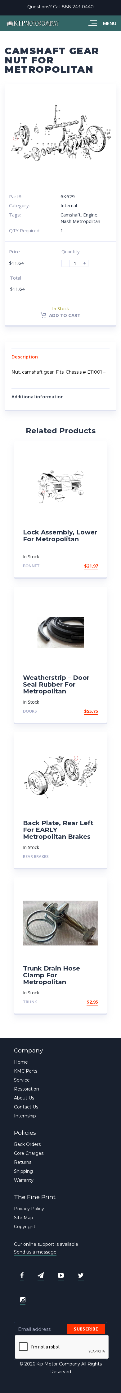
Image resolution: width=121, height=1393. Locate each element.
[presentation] (62, 1347)
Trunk (30, 1002)
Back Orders (27, 1144)
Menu (109, 23)
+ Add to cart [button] (81, 566)
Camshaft (70, 215)
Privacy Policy (29, 1208)
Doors (30, 711)
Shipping (23, 1171)
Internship (25, 1116)
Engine (90, 215)
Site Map (23, 1217)
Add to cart (64, 315)
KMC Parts (25, 1071)
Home (21, 1062)
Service (22, 1080)
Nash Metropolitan (80, 221)
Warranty (24, 1180)
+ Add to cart (81, 856)
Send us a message (35, 1252)
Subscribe (86, 1329)
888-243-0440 (78, 7)
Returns (22, 1162)
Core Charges (28, 1153)
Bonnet (31, 565)
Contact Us (26, 1107)
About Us (24, 1098)
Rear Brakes (36, 856)
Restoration (26, 1089)
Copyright (24, 1226)
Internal (68, 205)
